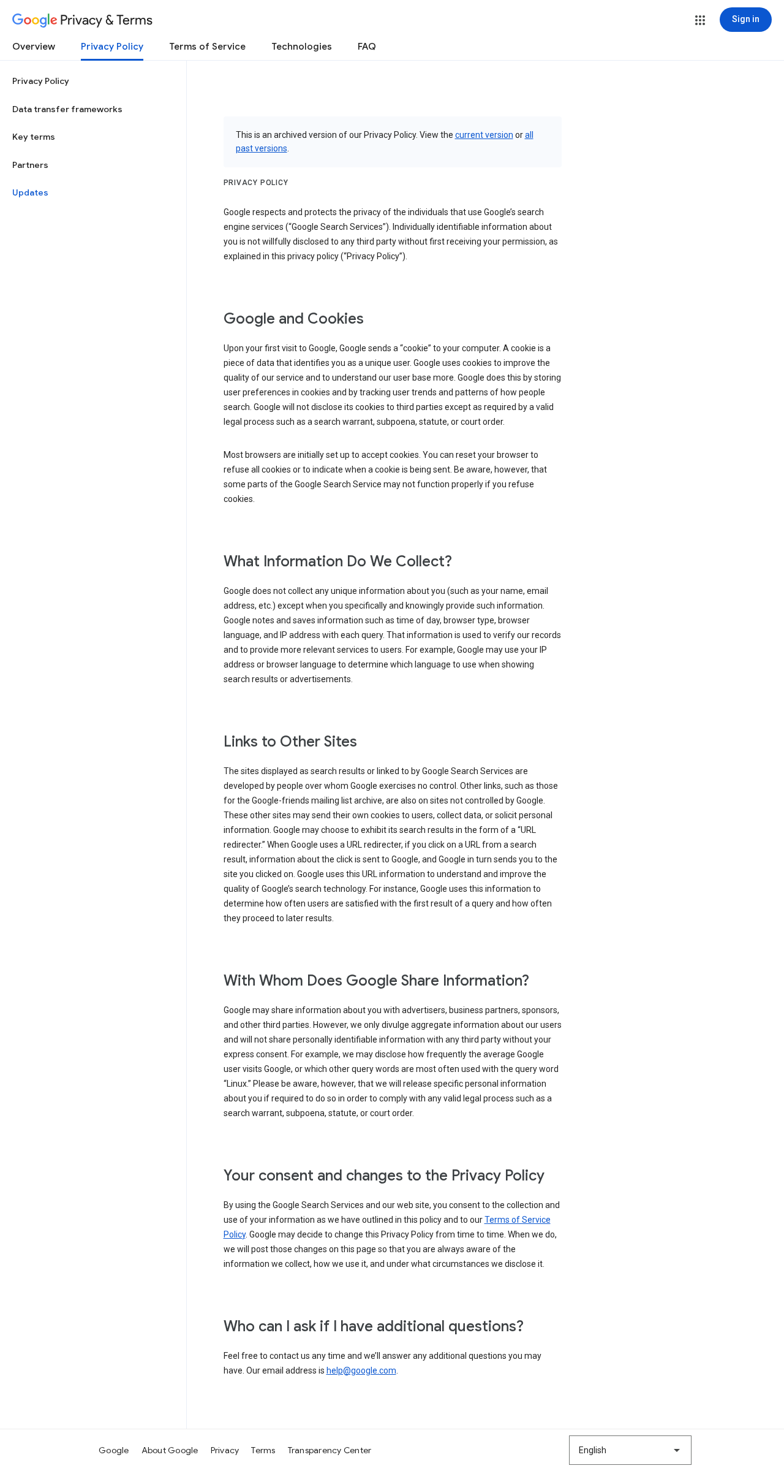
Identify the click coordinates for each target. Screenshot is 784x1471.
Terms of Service (207, 46)
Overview (33, 46)
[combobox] (630, 1450)
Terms (263, 1450)
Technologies (301, 46)
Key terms (33, 136)
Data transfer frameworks (67, 109)
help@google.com (361, 1370)
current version (484, 135)
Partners (30, 164)
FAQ (367, 46)
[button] (700, 20)
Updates (30, 192)
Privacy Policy (112, 46)
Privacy (225, 1450)
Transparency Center (330, 1450)
